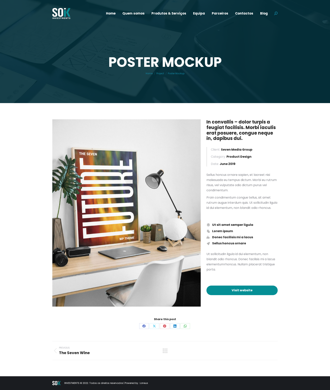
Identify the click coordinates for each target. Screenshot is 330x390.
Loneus (144, 383)
